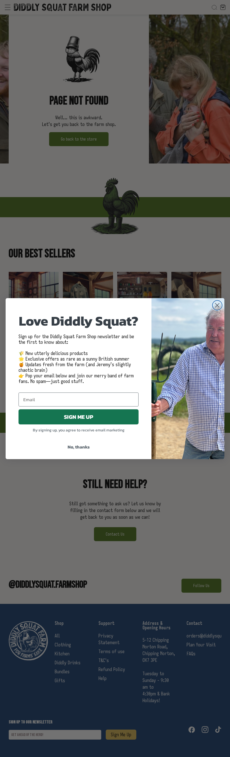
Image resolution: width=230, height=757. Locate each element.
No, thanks (79, 446)
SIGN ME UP (78, 417)
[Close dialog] (217, 305)
